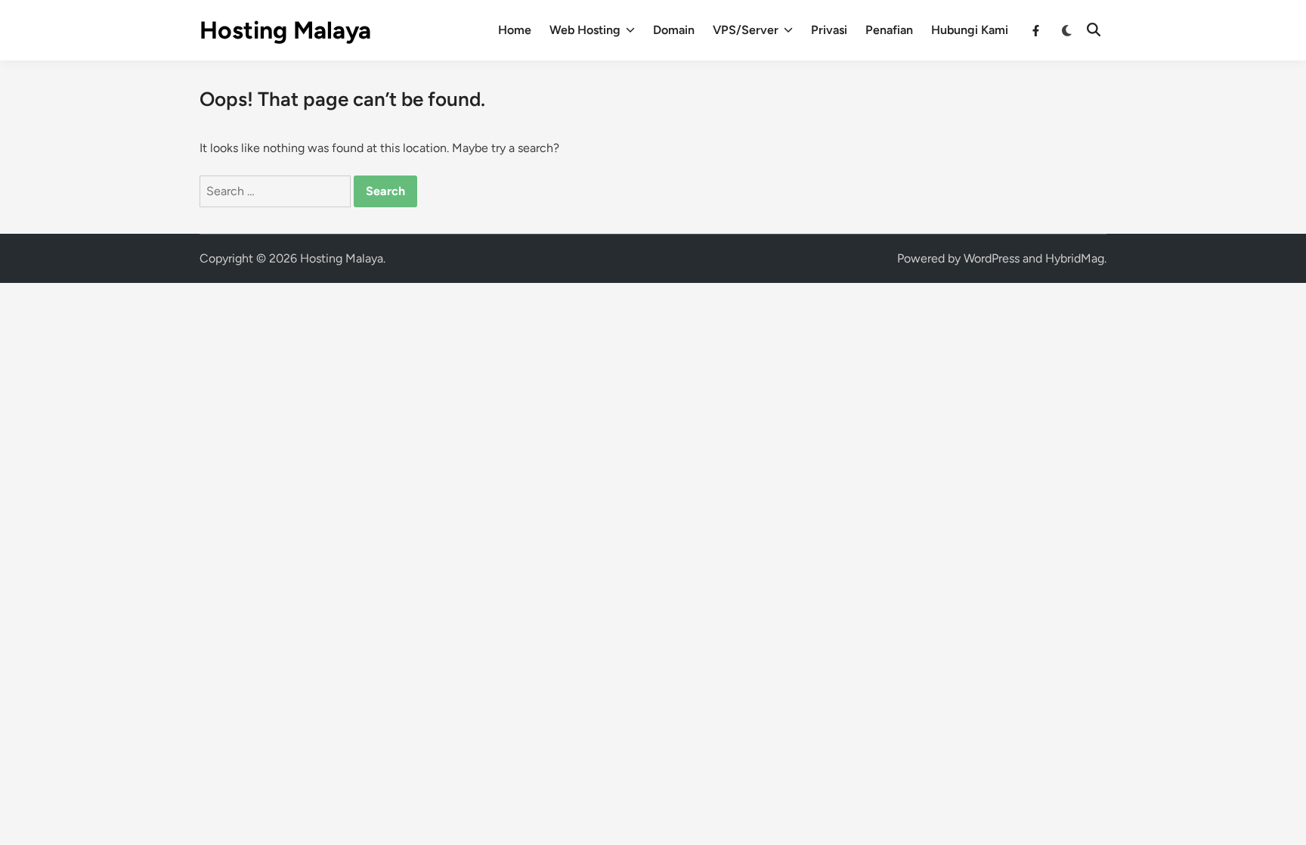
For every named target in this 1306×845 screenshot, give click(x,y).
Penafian (889, 30)
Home (514, 30)
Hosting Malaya (285, 30)
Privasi (829, 30)
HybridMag (1074, 258)
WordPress (992, 258)
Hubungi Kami (969, 30)
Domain (674, 30)
